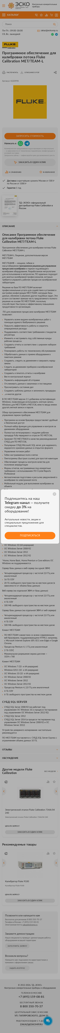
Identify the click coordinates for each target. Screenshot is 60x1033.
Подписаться (30, 535)
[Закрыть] (54, 494)
